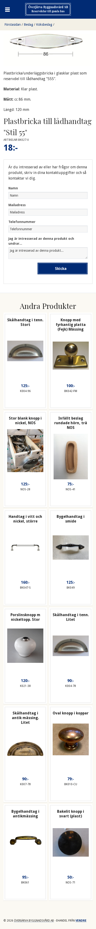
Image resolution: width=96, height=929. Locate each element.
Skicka (61, 268)
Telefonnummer (21, 222)
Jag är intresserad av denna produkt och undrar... (41, 241)
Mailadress (17, 205)
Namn (13, 188)
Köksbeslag (44, 24)
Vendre (80, 920)
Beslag (28, 24)
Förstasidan (12, 24)
